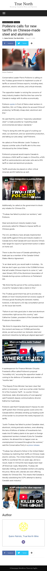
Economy (16, 22)
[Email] (23, 542)
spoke (12, 104)
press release (33, 445)
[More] (31, 43)
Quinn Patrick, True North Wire (14, 38)
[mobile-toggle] (4, 13)
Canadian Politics (7, 22)
